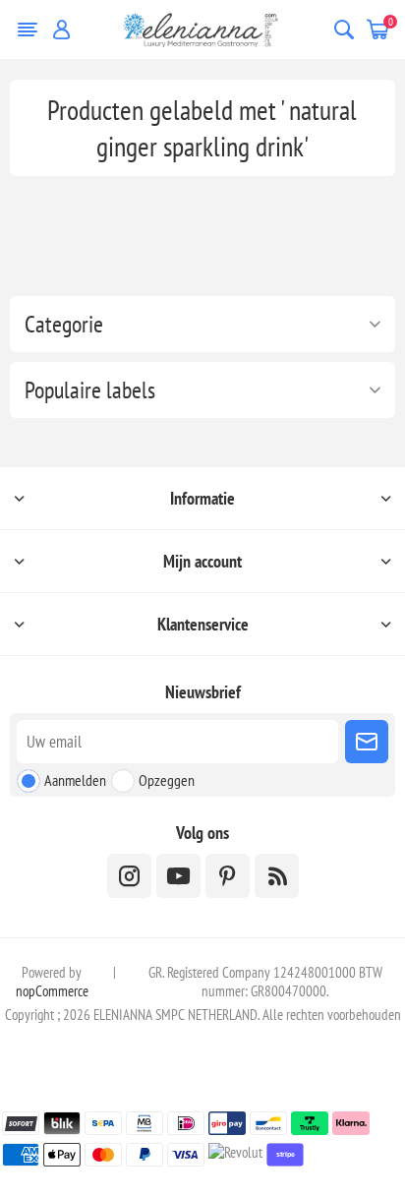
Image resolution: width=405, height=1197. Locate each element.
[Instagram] (129, 876)
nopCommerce (52, 991)
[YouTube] (178, 876)
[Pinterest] (227, 876)
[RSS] (277, 876)
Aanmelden (75, 780)
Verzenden (366, 741)
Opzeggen (167, 780)
